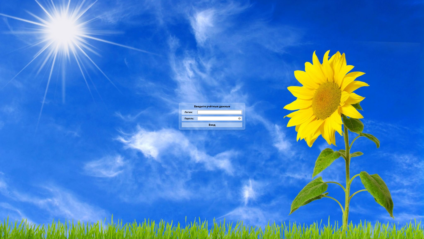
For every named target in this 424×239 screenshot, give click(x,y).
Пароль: (189, 118)
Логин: (189, 112)
